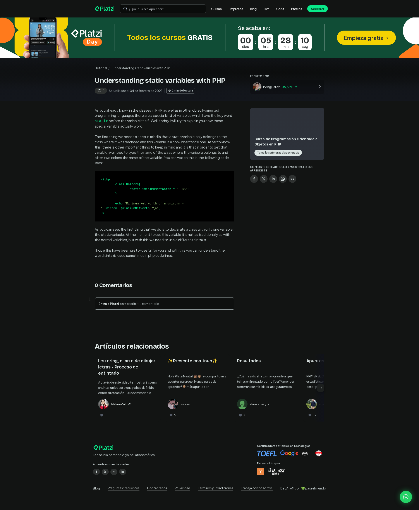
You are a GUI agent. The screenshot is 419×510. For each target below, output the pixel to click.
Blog (253, 9)
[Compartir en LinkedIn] (273, 179)
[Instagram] (113, 472)
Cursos (216, 9)
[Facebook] (96, 472)
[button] (209, 37)
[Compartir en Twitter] (264, 179)
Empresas (236, 9)
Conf (280, 9)
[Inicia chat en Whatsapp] (406, 497)
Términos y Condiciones (215, 488)
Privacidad (182, 488)
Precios (296, 9)
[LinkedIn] (122, 472)
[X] (105, 472)
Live (267, 9)
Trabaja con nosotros (257, 488)
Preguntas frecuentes (123, 488)
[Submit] (125, 9)
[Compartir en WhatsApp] (283, 179)
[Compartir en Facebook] (254, 179)
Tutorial (101, 68)
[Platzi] (105, 8)
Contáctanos (157, 488)
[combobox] (163, 8)
